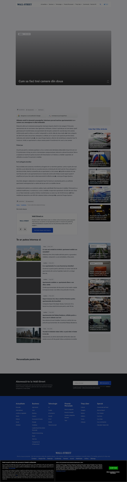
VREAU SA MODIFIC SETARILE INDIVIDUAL (113, 472)
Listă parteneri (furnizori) (60, 471)
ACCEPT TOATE (113, 468)
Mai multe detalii (12, 468)
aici (16, 475)
